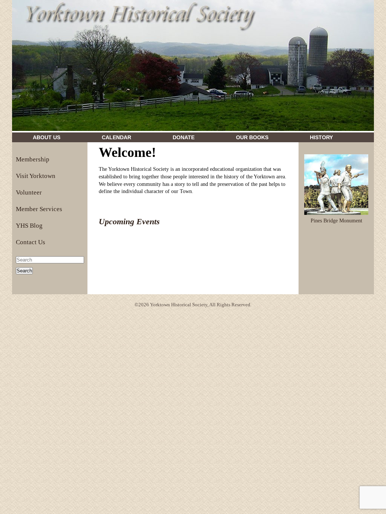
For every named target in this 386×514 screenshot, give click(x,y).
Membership (32, 159)
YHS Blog (29, 225)
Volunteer (29, 192)
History (321, 137)
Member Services (39, 209)
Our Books (252, 137)
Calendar (116, 137)
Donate (184, 137)
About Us (46, 137)
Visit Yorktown (35, 175)
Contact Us (30, 242)
